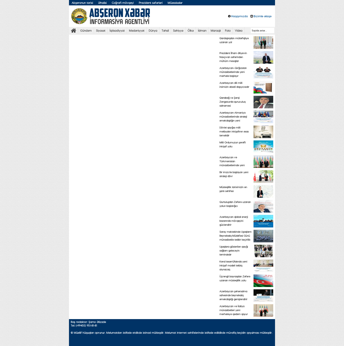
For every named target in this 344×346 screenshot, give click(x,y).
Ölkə (191, 30)
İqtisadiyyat (117, 30)
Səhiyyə (178, 30)
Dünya (153, 30)
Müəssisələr (175, 2)
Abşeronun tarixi (82, 2)
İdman (202, 30)
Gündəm (86, 30)
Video (238, 30)
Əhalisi (102, 2)
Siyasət (100, 30)
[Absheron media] (73, 31)
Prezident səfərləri (151, 2)
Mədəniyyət (136, 30)
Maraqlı (216, 30)
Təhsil (165, 30)
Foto (228, 30)
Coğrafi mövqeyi (123, 2)
